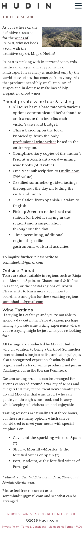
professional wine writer (34, 142)
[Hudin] (26, 7)
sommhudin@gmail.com (22, 262)
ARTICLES (13, 514)
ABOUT (39, 514)
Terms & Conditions (33, 526)
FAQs (78, 526)
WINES (27, 514)
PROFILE (71, 514)
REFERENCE (55, 514)
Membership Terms (60, 526)
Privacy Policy (10, 526)
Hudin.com (69, 171)
